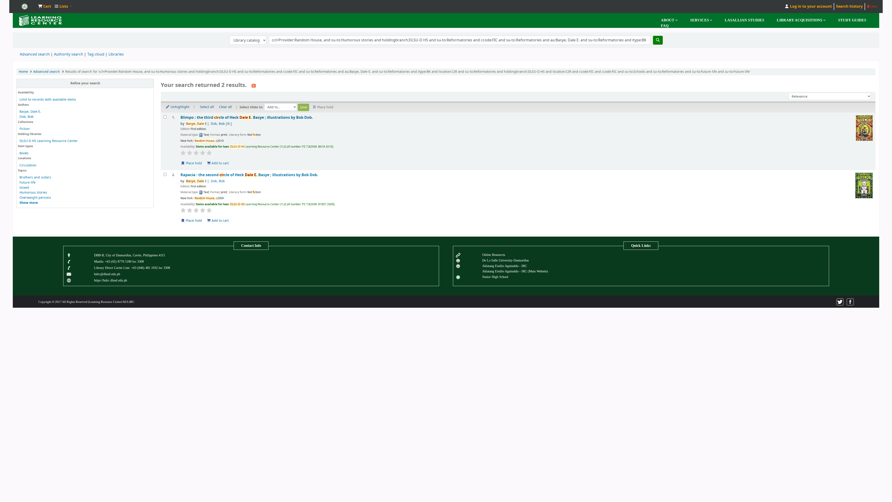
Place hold (193, 163)
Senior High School (495, 277)
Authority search (68, 54)
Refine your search (85, 83)
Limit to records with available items (48, 99)
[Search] (658, 40)
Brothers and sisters (35, 177)
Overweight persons (35, 197)
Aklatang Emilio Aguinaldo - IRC (504, 266)
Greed (24, 187)
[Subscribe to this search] (253, 85)
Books (24, 153)
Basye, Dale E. (30, 111)
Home (23, 71)
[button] (44, 6)
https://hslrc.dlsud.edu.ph (110, 280)
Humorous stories (33, 192)
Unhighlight (179, 107)
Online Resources (493, 255)
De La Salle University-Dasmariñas (505, 260)
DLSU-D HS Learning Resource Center (49, 141)
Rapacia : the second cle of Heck (249, 175)
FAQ (665, 26)
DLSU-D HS (24, 6)
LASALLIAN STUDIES (744, 20)
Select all (207, 107)
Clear (873, 6)
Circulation (28, 165)
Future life (28, 182)
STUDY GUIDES (852, 20)
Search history (849, 6)
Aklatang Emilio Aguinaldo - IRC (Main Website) (515, 271)
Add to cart (220, 163)
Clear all (225, 107)
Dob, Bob (27, 116)
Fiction (25, 128)
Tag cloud (95, 54)
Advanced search (35, 54)
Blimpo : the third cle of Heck (246, 117)
